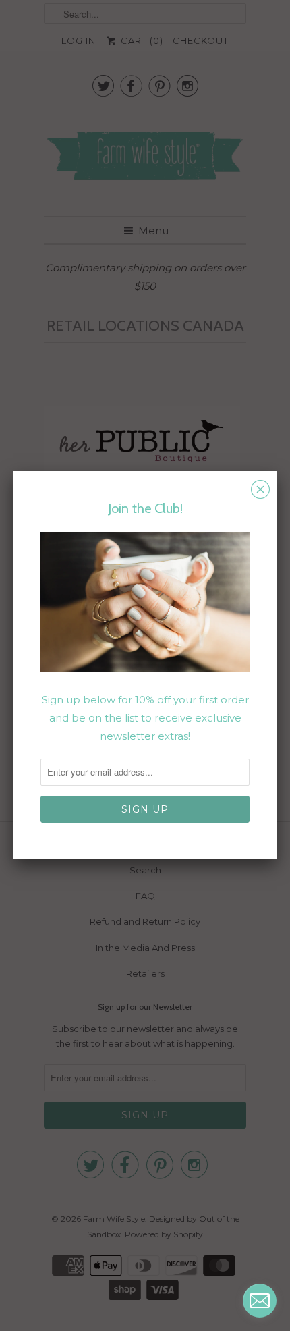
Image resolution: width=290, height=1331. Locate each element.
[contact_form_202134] (260, 1301)
